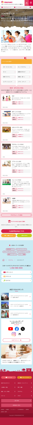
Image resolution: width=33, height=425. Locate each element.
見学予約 (8, 280)
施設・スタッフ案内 (5, 391)
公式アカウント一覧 (16, 340)
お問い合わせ (24, 235)
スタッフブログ (25, 377)
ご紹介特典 (16, 400)
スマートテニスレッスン (9, 251)
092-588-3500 (17, 267)
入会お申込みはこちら (16, 231)
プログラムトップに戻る (16, 215)
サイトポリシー (13, 409)
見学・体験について (8, 235)
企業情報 (7, 409)
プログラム (10, 260)
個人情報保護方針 (21, 409)
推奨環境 (27, 409)
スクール (3, 395)
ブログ (19, 395)
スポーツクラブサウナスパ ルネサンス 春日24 (12, 4)
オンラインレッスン (21, 249)
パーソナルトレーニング (21, 7)
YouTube (10, 377)
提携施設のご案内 (16, 405)
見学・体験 (20, 387)
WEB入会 (8, 276)
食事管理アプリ (10, 249)
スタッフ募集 (22, 254)
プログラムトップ (7, 7)
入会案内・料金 (4, 387)
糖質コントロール (12, 254)
